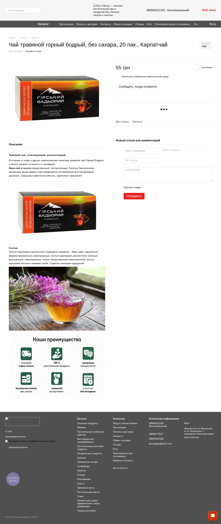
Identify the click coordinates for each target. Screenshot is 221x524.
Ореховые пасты (86, 487)
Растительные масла (88, 492)
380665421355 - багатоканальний (167, 10)
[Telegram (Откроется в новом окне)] (14, 24)
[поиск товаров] (38, 10)
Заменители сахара (87, 462)
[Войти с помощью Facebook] (184, 150)
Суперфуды (83, 466)
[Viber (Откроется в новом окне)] (10, 24)
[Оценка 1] (146, 187)
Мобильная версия (17, 447)
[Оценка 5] (168, 187)
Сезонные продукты (87, 423)
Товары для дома (86, 510)
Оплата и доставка (87, 24)
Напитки (81, 470)
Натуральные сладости (89, 453)
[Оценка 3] (157, 187)
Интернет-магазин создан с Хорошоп (21, 517)
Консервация (84, 479)
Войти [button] (125, 76)
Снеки (80, 496)
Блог (149, 24)
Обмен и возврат (123, 24)
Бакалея (81, 457)
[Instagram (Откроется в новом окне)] (6, 24)
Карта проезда (191, 437)
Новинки (81, 427)
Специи (81, 475)
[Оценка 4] (163, 187)
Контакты (105, 24)
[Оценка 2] (152, 187)
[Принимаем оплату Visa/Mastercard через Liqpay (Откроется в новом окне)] (30, 441)
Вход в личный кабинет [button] (125, 423)
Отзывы (139, 24)
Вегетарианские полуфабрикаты (85, 440)
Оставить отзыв (33, 51)
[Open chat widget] (213, 516)
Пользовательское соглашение (172, 24)
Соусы (80, 483)
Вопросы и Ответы (123, 460)
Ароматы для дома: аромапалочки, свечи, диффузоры (88, 503)
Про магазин (66, 24)
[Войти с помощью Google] (190, 150)
